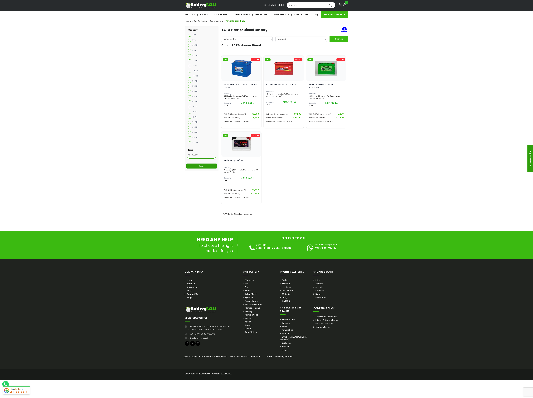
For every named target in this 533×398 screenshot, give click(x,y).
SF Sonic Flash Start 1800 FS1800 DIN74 (241, 86)
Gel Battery (262, 14)
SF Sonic (286, 294)
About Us (190, 14)
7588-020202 (282, 248)
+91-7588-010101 (275, 5)
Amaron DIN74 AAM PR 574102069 (321, 86)
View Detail (241, 76)
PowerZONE (287, 290)
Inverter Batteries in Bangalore (245, 356)
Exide (284, 280)
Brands (204, 14)
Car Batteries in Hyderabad (279, 356)
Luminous (286, 287)
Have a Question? (530, 158)
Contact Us (301, 14)
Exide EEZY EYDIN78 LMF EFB (281, 84)
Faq (316, 14)
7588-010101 (263, 248)
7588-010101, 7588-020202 (201, 333)
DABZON (286, 301)
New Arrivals (281, 14)
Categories (220, 14)
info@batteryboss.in (198, 338)
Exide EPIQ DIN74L (233, 160)
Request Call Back (335, 14)
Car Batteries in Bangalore (213, 356)
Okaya (285, 297)
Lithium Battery (241, 14)
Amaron (286, 283)
